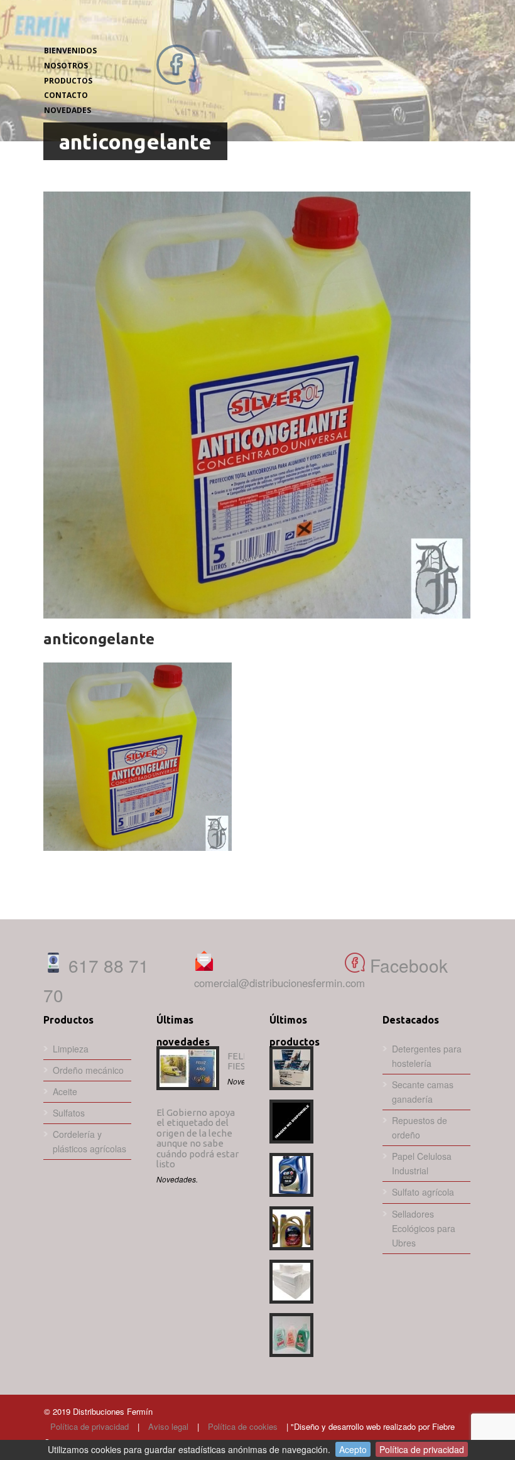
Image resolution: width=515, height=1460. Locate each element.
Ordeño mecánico (88, 1070)
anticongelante (98, 638)
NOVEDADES (67, 110)
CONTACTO (66, 95)
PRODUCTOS (68, 80)
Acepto (353, 1449)
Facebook (406, 965)
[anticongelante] (256, 405)
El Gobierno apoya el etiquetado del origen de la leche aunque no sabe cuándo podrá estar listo (197, 1138)
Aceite (65, 1091)
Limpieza (71, 1048)
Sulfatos (69, 1112)
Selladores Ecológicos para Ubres (423, 1228)
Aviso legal (168, 1426)
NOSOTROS (66, 65)
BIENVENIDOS (70, 50)
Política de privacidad (89, 1426)
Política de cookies (243, 1426)
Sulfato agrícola (423, 1192)
